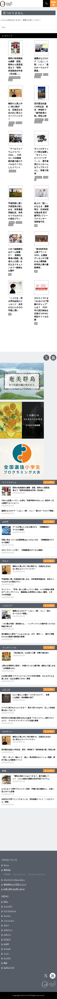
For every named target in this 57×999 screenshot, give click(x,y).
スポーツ (38, 177)
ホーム (6, 865)
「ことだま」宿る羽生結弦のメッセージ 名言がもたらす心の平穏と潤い (15, 304)
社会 (10, 80)
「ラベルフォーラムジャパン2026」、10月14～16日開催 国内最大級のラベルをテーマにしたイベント (15, 157)
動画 (5, 963)
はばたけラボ (9, 967)
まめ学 (6, 944)
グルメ (12, 123)
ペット (6, 953)
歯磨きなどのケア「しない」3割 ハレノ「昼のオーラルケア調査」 (41, 64)
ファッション (9, 920)
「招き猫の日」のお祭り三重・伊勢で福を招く (31, 653)
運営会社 (7, 870)
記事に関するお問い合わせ (14, 889)
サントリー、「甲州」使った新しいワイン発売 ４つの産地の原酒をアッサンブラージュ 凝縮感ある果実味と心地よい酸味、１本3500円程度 (27, 592)
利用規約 (7, 874)
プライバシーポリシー (36, 874)
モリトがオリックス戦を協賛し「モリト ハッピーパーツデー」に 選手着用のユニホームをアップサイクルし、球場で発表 (41, 161)
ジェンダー (8, 906)
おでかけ (7, 939)
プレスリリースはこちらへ (14, 880)
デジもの (7, 949)
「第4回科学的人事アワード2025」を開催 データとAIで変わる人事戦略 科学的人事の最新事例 (41, 258)
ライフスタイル (15, 77)
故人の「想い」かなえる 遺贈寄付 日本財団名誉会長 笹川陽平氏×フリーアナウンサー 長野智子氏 (41, 212)
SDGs (6, 901)
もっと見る (49, 482)
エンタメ (7, 916)
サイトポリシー (19, 874)
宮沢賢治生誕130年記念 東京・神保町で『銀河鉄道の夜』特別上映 (41, 109)
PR (36, 225)
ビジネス (38, 74)
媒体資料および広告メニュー (15, 884)
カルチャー (39, 120)
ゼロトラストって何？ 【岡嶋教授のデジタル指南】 (22, 550)
